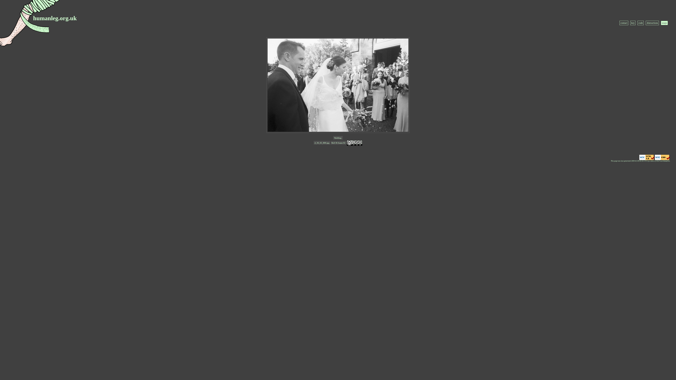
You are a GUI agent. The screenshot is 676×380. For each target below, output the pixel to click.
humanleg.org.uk (55, 18)
